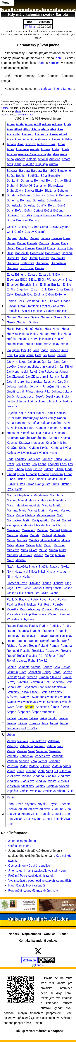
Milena (30, 545)
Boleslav (29, 205)
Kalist (31, 412)
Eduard (32, 274)
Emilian (45, 284)
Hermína (56, 333)
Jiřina (29, 391)
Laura (67, 459)
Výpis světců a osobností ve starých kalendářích (39, 880)
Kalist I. (41, 412)
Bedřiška (33, 175)
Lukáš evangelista (38, 484)
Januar (63, 371)
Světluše (66, 701)
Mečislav (42, 530)
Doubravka (58, 258)
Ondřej (37, 588)
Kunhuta (56, 447)
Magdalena (24, 495)
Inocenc (55, 350)
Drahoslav (42, 263)
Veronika (54, 761)
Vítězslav (65, 771)
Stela (44, 692)
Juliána (32, 401)
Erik (44, 289)
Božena (58, 210)
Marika (32, 510)
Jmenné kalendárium (22, 840)
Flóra (21, 306)
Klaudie (41, 427)
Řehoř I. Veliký (37, 660)
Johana (57, 391)
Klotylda (47, 432)
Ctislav (53, 226)
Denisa (30, 248)
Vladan (26, 776)
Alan (10, 129)
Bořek (19, 210)
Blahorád (26, 185)
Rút (41, 655)
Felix (21, 301)
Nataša (54, 566)
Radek (33, 625)
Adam (11, 124)
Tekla (43, 718)
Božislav (26, 215)
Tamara (23, 718)
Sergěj (57, 672)
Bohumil (25, 195)
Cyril (10, 231)
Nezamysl (21, 571)
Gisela (58, 317)
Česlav (29, 231)
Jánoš (33, 371)
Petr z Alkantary (30, 609)
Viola (41, 771)
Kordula (54, 437)
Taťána (33, 718)
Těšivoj (22, 723)
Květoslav (13, 452)
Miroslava (25, 555)
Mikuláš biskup (50, 540)
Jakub (22, 361)
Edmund (20, 274)
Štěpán (11, 712)
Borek (52, 205)
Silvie (21, 677)
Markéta (66, 510)
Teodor (52, 718)
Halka (11, 328)
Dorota (33, 258)
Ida (9, 350)
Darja (64, 243)
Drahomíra (27, 263)
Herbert (44, 333)
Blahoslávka (15, 190)
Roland (43, 645)
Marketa (54, 510)
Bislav (59, 180)
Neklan (65, 566)
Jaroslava (50, 381)
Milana (19, 545)
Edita (10, 274)
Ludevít (50, 479)
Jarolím (65, 376)
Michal (11, 540)
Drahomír (13, 263)
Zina (68, 809)
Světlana (53, 701)
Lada (10, 459)
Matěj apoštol (40, 520)
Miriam (53, 550)
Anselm (20, 159)
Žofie (10, 823)
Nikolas (61, 571)
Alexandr (27, 134)
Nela (10, 571)
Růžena (50, 655)
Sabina (11, 667)
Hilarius (24, 338)
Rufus (21, 655)
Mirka (62, 550)
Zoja (10, 818)
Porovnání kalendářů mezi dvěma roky (33, 890)
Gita (66, 317)
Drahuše (12, 268)
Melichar (12, 535)
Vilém (67, 766)
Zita (9, 813)
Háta (48, 328)
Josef (30, 396)
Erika (51, 289)
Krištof (23, 447)
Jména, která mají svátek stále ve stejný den (37, 870)
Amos (61, 144)
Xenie (11, 797)
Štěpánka (24, 712)
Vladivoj (41, 781)
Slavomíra (36, 682)
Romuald (13, 650)
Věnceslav (26, 756)
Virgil (49, 771)
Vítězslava (13, 776)
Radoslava (28, 635)
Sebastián (34, 672)
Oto (37, 593)
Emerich (25, 284)
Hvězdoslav (51, 343)
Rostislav (38, 650)
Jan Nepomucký (17, 371)
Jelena (11, 386)
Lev (70, 464)
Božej (48, 210)
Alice (10, 139)
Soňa (10, 687)
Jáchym (12, 361)
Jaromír (12, 381)
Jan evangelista (28, 366)
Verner (42, 761)
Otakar (11, 593)
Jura (58, 401)
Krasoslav (37, 442)
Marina (42, 510)
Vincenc (31, 771)
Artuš (17, 164)
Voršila (24, 790)
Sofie (69, 682)
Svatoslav (13, 701)
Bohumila (39, 195)
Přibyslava (27, 619)
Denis (20, 248)
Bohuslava (54, 200)
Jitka (47, 391)
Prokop (26, 614)
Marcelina (59, 500)
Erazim (35, 289)
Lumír (55, 484)
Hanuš (29, 328)
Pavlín (62, 599)
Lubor (68, 474)
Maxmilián (28, 530)
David (11, 248)
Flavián (12, 306)
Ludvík (11, 484)
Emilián (56, 284)
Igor (23, 350)
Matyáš (28, 525)
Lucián (20, 479)
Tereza (63, 718)
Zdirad (22, 809)
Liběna (19, 469)
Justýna (12, 406)
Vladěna (38, 776)
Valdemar (54, 741)
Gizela (11, 322)
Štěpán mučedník (43, 712)
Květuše (42, 452)
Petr (7, 114)
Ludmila (61, 479)
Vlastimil (63, 781)
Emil (35, 284)
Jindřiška (13, 391)
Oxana (54, 593)
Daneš (11, 243)
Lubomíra (56, 474)
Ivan (22, 355)
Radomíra (62, 630)
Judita (11, 401)
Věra (34, 761)
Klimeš (25, 432)
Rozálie (66, 650)
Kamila (61, 412)
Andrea (45, 149)
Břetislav (22, 220)
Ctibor (35, 226)
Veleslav (12, 756)
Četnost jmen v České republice (29, 865)
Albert (18, 129)
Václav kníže (38, 741)
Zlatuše (46, 813)
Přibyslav (13, 619)
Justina (67, 401)
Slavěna (55, 677)
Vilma (20, 771)
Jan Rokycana (48, 371)
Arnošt (66, 159)
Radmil (11, 630)
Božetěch (13, 215)
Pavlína (12, 604)
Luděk (39, 479)
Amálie (11, 144)
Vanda (11, 751)
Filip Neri (54, 301)
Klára (30, 427)
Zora (27, 818)
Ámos (10, 149)
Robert (23, 645)
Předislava (39, 614)
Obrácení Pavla (17, 583)
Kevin (22, 427)
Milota (33, 550)
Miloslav (59, 545)
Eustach (20, 294)
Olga (10, 588)
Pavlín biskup (27, 604)
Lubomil (31, 474)
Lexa (10, 469)
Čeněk (18, 231)
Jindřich (66, 386)
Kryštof (44, 447)
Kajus (22, 412)
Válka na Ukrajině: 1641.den (38, 919)
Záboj (10, 804)
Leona (42, 464)
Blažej (39, 190)
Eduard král (46, 274)
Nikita (33, 571)
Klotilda (36, 432)
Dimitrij (61, 248)
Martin (20, 515)
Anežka (12, 154)
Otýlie (44, 593)
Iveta (38, 355)
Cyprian (65, 226)
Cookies (50, 933)
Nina (10, 576)
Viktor (23, 766)
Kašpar (45, 422)
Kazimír (12, 427)
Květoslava (28, 452)
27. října (30, 26)
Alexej (53, 134)
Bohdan (62, 190)
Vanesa (22, 751)
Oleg (68, 583)
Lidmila (48, 469)
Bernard (39, 180)
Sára (57, 667)
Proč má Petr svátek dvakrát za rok (30, 875)
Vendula (12, 761)
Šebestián (42, 707)
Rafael (54, 635)
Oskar (68, 588)
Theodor (34, 723)
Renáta (56, 640)
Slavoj (11, 682)
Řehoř (60, 655)
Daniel (21, 243)
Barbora (36, 170)
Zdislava (45, 809)
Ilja (29, 350)
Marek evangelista (28, 505)
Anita (63, 154)
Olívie (27, 588)
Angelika (53, 154)
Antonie (31, 159)
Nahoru (14, 933)
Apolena (54, 159)
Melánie (66, 530)
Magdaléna (41, 495)
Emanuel (13, 284)
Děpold (41, 248)
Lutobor (65, 484)
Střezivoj (12, 696)
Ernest (68, 289)
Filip (43, 301)
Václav (11, 741)
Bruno (11, 220)
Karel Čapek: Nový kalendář (26, 885)
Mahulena (56, 495)
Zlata (16, 813)
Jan (50, 361)
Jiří (22, 391)
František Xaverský (52, 306)
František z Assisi (18, 310)
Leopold (53, 464)
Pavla (52, 599)
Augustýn (41, 164)
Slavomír (22, 682)
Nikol (41, 571)
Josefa (40, 396)
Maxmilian (13, 530)
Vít (56, 771)
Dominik (67, 253)
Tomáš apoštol (16, 728)
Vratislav (35, 790)
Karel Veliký (48, 418)
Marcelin (46, 500)
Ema (68, 279)
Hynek (65, 343)
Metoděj (35, 535)
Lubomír (43, 474)
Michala (22, 540)
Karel (59, 58)
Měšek (24, 535)
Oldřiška (58, 583)
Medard (55, 530)
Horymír (35, 338)
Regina (22, 640)
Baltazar (12, 170)
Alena (45, 129)
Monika (60, 555)
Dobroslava (52, 253)
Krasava (24, 442)
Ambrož (30, 144)
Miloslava (13, 550)
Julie (41, 401)
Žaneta (47, 818)
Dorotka (44, 258)
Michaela (59, 535)
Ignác (16, 350)
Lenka (26, 464)
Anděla (34, 149)
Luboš (11, 479)
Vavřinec (42, 751)
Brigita (37, 215)
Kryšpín (34, 447)
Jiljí (57, 386)
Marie (18, 111)
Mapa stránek (31, 933)
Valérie (51, 746)
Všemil (61, 790)
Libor (28, 469)
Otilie (20, 593)
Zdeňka (12, 809)
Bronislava (64, 215)
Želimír (58, 818)
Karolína (54, 62)
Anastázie (22, 149)
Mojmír (49, 555)
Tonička (32, 728)
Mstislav (20, 560)
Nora (18, 576)
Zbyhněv (30, 804)
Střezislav (55, 692)
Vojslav (40, 786)
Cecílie (11, 226)
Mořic (10, 560)
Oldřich (46, 583)
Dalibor (23, 238)
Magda (11, 495)
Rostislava (52, 650)
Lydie (10, 489)
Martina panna (46, 515)
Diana (51, 248)
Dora (24, 258)
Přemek (53, 614)
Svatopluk (64, 696)
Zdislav (33, 809)
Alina (18, 139)
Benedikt (54, 175)
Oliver (18, 588)
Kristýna (12, 447)
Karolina (20, 422)
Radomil (35, 630)
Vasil (31, 751)
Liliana (59, 469)
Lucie (30, 479)
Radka (67, 625)
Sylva (10, 707)
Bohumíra (65, 195)
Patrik (34, 599)
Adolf (37, 124)
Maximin (61, 525)
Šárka (19, 707)
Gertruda (46, 317)
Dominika (13, 258)
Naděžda (22, 566)
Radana (22, 625)
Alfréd (63, 134)
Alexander (13, 134)
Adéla (20, 124)
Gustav (33, 322)
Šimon (55, 707)
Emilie (67, 284)
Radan (11, 625)
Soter (18, 687)
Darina (55, 243)
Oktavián (34, 583)
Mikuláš (34, 540)
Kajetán (12, 412)
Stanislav (44, 687)
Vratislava (49, 790)
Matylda (39, 525)
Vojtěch (64, 786)
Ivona (51, 355)
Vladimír (50, 776)
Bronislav (49, 215)
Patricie (24, 599)
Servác (67, 672)
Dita (70, 248)
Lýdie (19, 489)
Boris (10, 210)
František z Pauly (42, 310)
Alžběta (67, 139)
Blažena (50, 190)
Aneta (65, 149)
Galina (35, 317)
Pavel (43, 599)
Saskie (65, 667)
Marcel (22, 500)
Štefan (65, 707)
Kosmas (12, 442)
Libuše (37, 469)
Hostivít (59, 338)
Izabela (61, 355)
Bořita (28, 210)
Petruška (12, 609)
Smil (47, 682)
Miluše (43, 550)
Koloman (13, 437)
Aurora (53, 164)
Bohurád (25, 200)
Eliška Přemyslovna (51, 279)
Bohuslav (39, 200)
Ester (10, 294)
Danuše (44, 243)
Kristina (62, 442)
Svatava (25, 696)
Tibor (45, 723)
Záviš (19, 804)
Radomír (48, 630)
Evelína (39, 294)
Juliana (21, 401)
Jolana (67, 391)
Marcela (33, 500)
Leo (34, 464)
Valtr (60, 746)
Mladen (38, 555)
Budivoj (34, 220)
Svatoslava (28, 701)
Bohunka (13, 200)
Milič (39, 545)
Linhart (11, 474)
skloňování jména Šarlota (55, 88)
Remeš (44, 640)
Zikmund (57, 809)
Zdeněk (65, 804)
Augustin (28, 164)
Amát (20, 144)
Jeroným (48, 386)
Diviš (10, 253)
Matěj (26, 520)
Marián (57, 505)
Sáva (22, 672)
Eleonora (13, 279)
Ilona (36, 350)
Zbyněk (42, 804)
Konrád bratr (39, 437)
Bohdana (13, 195)
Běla (44, 175)
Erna (59, 289)
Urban (11, 734)
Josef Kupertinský (57, 396)
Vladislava (27, 781)
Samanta (24, 667)
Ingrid (44, 350)
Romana (66, 645)
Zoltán (18, 818)
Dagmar (12, 238)
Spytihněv (30, 687)
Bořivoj (38, 210)
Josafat (21, 396)
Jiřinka (38, 391)
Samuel (36, 667)
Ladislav (20, 459)
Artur (10, 164)
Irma (10, 355)
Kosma (4, 108)
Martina (30, 515)
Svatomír (51, 696)
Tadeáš (11, 718)
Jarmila (54, 376)
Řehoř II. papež (17, 660)
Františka (61, 310)
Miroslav (12, 555)
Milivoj (48, 545)
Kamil (51, 412)
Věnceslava (42, 756)
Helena (24, 333)
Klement (52, 427)
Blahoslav (39, 185)
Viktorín (57, 766)
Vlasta (52, 781)
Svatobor (38, 696)
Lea (18, 464)
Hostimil (47, 338)
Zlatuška (57, 813)
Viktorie (34, 766)
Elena (59, 274)
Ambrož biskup (46, 144)
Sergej (46, 672)
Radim (43, 625)
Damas (45, 238)
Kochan (60, 432)
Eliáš (23, 279)
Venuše (24, 761)
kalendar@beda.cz (44, 940)
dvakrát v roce (25, 114)
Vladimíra (64, 776)
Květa (67, 447)
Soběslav (58, 682)
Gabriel (11, 317)
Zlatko (35, 813)
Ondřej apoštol (52, 588)
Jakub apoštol (37, 361)
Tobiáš (54, 723)
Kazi (67, 422)
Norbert (27, 576)
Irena (64, 350)
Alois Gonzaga (40, 139)
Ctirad (44, 226)
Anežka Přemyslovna (32, 154)
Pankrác (12, 599)
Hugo (20, 343)
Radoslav (13, 635)
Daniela (32, 243)
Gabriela (23, 317)
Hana (19, 328)
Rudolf (11, 655)
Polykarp (47, 609)
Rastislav (66, 635)
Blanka (29, 190)
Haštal (39, 328)
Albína (35, 129)
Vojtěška (12, 790)
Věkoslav (55, 751)
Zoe (67, 813)
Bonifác (42, 205)
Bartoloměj (64, 170)
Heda (65, 328)
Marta (10, 515)
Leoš (63, 464)
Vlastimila (13, 786)
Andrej (56, 149)
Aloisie (56, 139)
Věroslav (12, 766)
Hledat (63, 933)
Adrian (46, 124)
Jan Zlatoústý (15, 376)
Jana (57, 361)
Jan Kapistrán (49, 366)
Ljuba (21, 474)
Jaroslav (36, 381)
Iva (16, 355)
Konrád (25, 437)
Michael (47, 535)
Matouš (55, 520)
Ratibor (11, 640)
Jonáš (11, 396)
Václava (22, 741)
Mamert (12, 500)
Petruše (58, 604)
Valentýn (12, 746)
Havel (56, 328)
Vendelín (57, 756)
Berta (49, 180)
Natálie (44, 566)
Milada (65, 540)
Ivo (45, 355)
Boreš (61, 205)
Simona (44, 677)
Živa (67, 818)
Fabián (11, 301)
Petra (47, 604)
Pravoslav (13, 614)
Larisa (58, 459)
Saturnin (12, 672)
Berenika (27, 180)
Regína (34, 640)
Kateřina (56, 422)
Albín (26, 129)
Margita (47, 505)
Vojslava (52, 786)
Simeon (32, 677)
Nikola (50, 571)
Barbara (24, 170)
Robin (33, 645)
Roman (54, 645)
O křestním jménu (19, 845)
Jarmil (44, 376)
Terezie (11, 723)
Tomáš (64, 723)
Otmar (29, 593)
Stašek (34, 692)
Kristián (51, 442)
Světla (41, 701)
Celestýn (23, 226)
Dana (66, 238)
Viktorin (45, 766)
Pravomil (61, 609)
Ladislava (33, 459)
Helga (34, 333)
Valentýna (26, 746)
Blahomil (12, 185)
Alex (60, 129)
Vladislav (13, 781)
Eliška (32, 279)
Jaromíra (24, 381)
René (65, 640)
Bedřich (21, 175)
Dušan (39, 268)
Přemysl (64, 614)
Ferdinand (32, 301)
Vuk (70, 790)
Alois (26, 139)
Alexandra (41, 134)
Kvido (53, 452)
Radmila (23, 630)
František (32, 306)
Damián (56, 238)
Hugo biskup (34, 343)
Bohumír (52, 195)
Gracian (22, 322)
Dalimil (34, 238)
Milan (10, 545)
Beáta (11, 175)
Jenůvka (22, 386)
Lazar (10, 464)
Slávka (67, 677)
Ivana (30, 355)
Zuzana (37, 818)
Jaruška (63, 381)
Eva (29, 294)
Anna (10, 159)
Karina (61, 418)
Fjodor (65, 301)
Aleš (53, 129)
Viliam (11, 771)
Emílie (11, 289)
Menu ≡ (7, 2)
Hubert (11, 343)
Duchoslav (27, 268)
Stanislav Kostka (18, 692)
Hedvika (12, 333)
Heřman (12, 338)
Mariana (12, 510)
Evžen (49, 294)
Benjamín (13, 180)
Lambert (47, 459)
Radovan (43, 635)
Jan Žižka (32, 376)
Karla (41, 62)
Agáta (67, 124)
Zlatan (25, 813)
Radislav (55, 625)
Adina (29, 124)
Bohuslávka (14, 205)
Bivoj (67, 180)
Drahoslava (58, 263)
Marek (11, 505)
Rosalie (25, 650)
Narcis (33, 566)
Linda (68, 469)
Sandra (47, 667)
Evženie (60, 294)
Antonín (43, 159)
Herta (67, 333)
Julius (50, 401)
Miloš (24, 550)
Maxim (50, 525)
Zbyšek (53, 804)
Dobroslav (37, 253)
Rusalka (31, 655)
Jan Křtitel (66, 366)
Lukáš (21, 484)
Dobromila (22, 253)
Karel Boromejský (27, 418)
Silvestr (12, 677)
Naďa (10, 566)
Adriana (57, 124)
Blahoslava (55, 185)
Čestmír (40, 231)
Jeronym (35, 386)
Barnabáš (49, 170)
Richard (12, 645)
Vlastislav (27, 786)
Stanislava (59, 687)
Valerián (39, 746)
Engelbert (23, 289)
